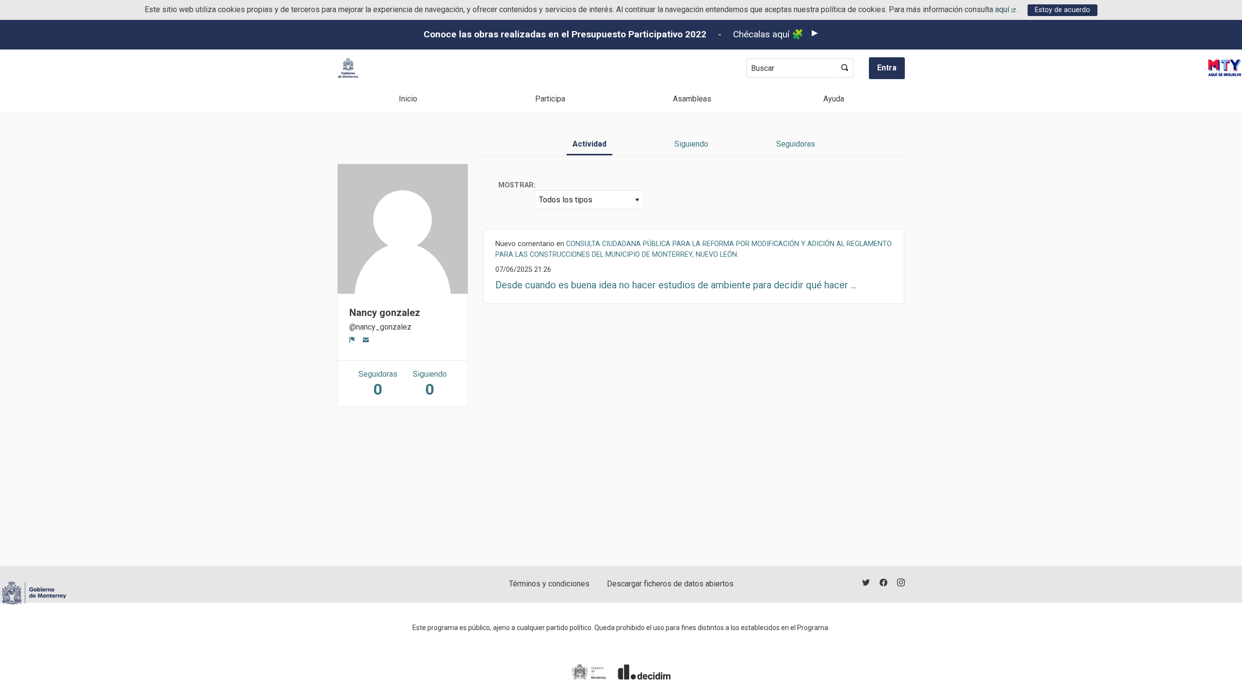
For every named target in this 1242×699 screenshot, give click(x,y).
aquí (1006, 9)
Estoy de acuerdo (1062, 10)
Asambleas (692, 98)
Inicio (408, 98)
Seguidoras (795, 144)
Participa (550, 98)
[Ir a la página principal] (348, 68)
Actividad (589, 144)
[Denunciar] (352, 340)
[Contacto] (366, 340)
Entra (887, 67)
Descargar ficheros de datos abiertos (670, 583)
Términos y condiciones (549, 583)
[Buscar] (844, 68)
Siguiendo (691, 144)
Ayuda (833, 98)
